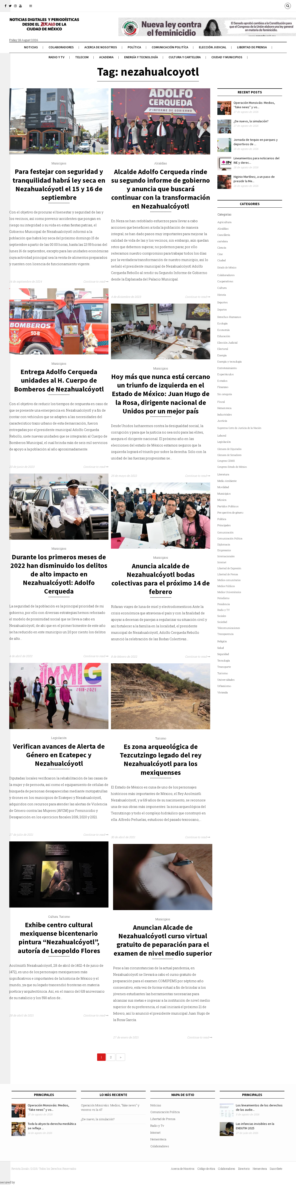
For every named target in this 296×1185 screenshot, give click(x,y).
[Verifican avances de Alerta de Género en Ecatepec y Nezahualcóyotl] (58, 728)
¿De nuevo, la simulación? (251, 121)
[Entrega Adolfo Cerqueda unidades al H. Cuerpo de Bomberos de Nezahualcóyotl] (58, 353)
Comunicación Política (229, 538)
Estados (222, 380)
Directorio (244, 1168)
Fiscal (221, 401)
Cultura (53, 916)
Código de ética (206, 1168)
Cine (220, 254)
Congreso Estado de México (232, 466)
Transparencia (225, 634)
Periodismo (223, 598)
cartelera (222, 241)
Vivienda (222, 692)
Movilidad (223, 487)
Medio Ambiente (227, 481)
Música (221, 500)
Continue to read (94, 281)
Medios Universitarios (229, 592)
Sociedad (222, 622)
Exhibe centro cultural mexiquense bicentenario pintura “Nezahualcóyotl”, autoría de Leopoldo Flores (59, 937)
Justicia (222, 420)
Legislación (59, 738)
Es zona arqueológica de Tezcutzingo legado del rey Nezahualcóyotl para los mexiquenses (161, 759)
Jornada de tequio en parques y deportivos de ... (256, 142)
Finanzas (222, 387)
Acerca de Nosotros (100, 47)
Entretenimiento (227, 368)
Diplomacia (223, 544)
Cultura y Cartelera (185, 57)
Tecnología (223, 660)
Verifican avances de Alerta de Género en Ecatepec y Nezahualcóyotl (59, 755)
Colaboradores (61, 47)
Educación (223, 336)
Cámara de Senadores (229, 455)
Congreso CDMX (226, 460)
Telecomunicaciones (228, 628)
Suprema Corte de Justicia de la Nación (239, 428)
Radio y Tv (57, 57)
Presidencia (223, 604)
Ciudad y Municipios (226, 57)
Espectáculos (225, 374)
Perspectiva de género (230, 512)
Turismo (160, 738)
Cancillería (223, 235)
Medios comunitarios (228, 580)
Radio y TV (223, 610)
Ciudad (221, 260)
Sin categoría (224, 394)
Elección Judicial (212, 47)
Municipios (59, 163)
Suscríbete (276, 1168)
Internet (221, 562)
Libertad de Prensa (252, 47)
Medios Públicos (226, 586)
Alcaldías (160, 163)
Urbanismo (224, 686)
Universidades (226, 679)
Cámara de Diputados (229, 449)
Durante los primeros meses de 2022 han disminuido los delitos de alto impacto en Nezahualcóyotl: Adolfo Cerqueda (58, 574)
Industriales (224, 414)
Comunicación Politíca (170, 47)
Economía (223, 330)
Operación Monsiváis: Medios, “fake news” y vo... (254, 105)
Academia (106, 57)
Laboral (221, 435)
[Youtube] (20, 6)
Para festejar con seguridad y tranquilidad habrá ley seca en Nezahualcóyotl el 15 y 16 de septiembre (58, 184)
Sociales (221, 616)
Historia (221, 294)
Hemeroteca (224, 408)
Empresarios (224, 550)
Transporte (224, 666)
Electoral (222, 349)
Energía (222, 355)
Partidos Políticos (228, 506)
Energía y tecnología (141, 57)
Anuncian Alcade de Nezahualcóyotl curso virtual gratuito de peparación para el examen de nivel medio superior (163, 940)
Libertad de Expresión (229, 568)
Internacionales (225, 556)
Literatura (223, 474)
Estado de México (226, 267)
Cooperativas (225, 281)
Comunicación (225, 532)
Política (134, 47)
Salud (220, 647)
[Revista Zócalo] (44, 27)
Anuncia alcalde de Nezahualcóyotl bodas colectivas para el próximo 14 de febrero (160, 578)
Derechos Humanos (229, 317)
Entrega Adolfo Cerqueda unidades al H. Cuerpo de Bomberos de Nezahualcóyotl (59, 380)
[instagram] (15, 6)
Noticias (31, 47)
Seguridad (223, 654)
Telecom (82, 57)
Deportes (222, 302)
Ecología (222, 323)
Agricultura (224, 222)
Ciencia (221, 247)
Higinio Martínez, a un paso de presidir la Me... (254, 179)
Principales (224, 525)
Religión (222, 641)
